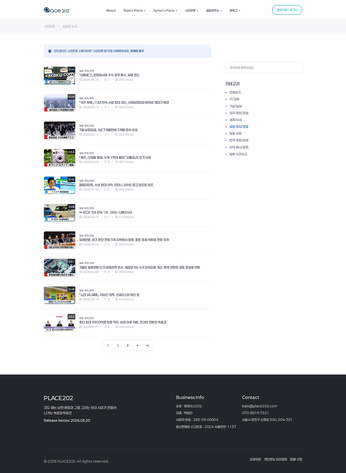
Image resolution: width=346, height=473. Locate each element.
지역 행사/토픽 (238, 147)
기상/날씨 (235, 106)
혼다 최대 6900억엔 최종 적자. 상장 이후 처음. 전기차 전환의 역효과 (122, 322)
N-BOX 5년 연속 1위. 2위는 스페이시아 (105, 212)
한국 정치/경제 (238, 140)
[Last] (147, 345)
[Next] (137, 345)
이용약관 (255, 459)
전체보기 (235, 92)
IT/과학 (234, 99)
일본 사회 (235, 134)
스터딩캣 (190, 10)
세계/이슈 (235, 120)
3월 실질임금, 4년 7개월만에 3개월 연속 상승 (108, 130)
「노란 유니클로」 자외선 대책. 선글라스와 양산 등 (109, 295)
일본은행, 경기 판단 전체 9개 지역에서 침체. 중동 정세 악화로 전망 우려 (124, 240)
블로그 (233, 10)
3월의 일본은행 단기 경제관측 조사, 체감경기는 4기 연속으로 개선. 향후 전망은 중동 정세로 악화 (139, 267)
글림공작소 (212, 10)
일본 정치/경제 (238, 127)
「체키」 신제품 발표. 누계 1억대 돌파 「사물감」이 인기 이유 (115, 157)
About (111, 10)
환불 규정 (296, 459)
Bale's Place (133, 10)
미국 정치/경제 (238, 113)
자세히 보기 (137, 51)
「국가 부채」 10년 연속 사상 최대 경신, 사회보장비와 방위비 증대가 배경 (124, 102)
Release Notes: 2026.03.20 (67, 420)
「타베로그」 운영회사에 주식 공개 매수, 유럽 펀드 (109, 75)
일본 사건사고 (238, 154)
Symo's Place (163, 10)
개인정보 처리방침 (275, 459)
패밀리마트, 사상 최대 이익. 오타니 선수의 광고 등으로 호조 (116, 185)
